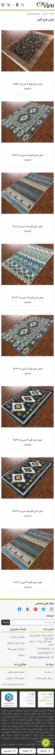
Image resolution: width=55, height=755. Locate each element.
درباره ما (47, 672)
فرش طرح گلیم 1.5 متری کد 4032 (27, 511)
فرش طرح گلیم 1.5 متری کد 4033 (27, 298)
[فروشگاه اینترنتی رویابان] (45, 5)
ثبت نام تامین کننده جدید (13, 684)
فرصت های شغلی (16, 672)
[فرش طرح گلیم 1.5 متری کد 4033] (27, 264)
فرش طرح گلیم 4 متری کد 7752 (27, 84)
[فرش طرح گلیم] (27, 193)
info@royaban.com (40, 657)
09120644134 (44, 653)
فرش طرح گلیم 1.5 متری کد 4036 (27, 155)
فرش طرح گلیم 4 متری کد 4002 (27, 582)
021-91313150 (44, 649)
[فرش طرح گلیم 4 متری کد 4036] (27, 335)
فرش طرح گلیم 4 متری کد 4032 (27, 440)
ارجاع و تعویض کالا (15, 649)
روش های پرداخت (43, 678)
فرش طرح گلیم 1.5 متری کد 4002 (28, 226)
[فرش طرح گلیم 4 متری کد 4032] (27, 407)
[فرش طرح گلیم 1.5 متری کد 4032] (27, 478)
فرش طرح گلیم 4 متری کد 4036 (27, 369)
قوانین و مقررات (17, 637)
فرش (45, 13)
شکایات (20, 655)
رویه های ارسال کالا (15, 643)
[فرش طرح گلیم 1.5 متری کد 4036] (27, 122)
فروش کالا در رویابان (15, 678)
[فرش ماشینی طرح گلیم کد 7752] (27, 51)
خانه (52, 13)
